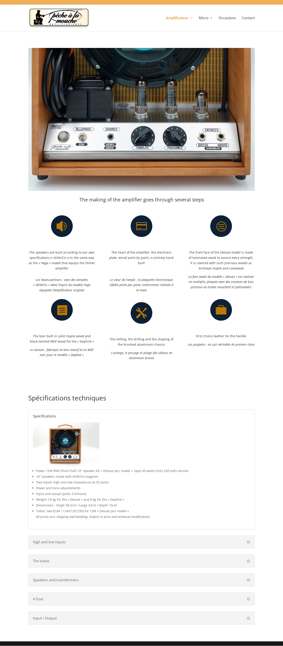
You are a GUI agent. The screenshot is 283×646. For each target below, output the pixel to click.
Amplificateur (177, 18)
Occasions (227, 18)
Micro (203, 18)
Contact (248, 18)
